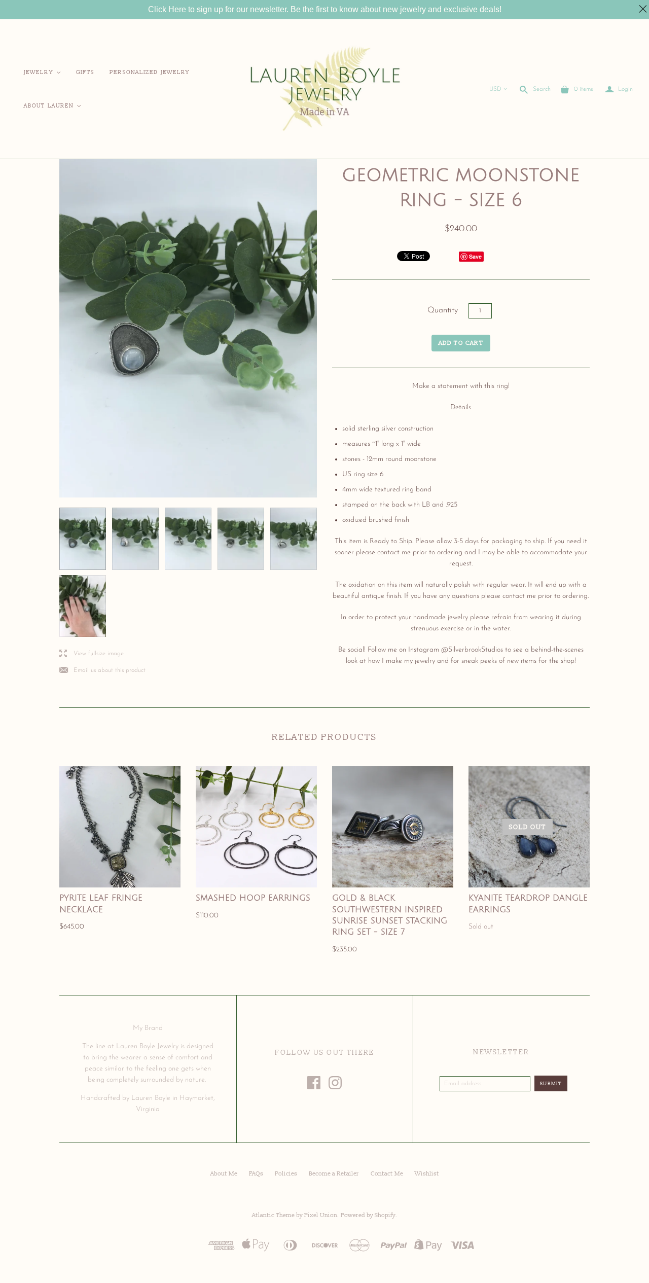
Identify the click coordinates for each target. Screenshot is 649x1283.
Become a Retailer (334, 1174)
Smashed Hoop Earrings (253, 898)
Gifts (85, 72)
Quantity (442, 310)
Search (542, 89)
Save (475, 256)
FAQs (256, 1174)
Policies (286, 1174)
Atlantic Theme (273, 1215)
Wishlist (427, 1174)
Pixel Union (320, 1215)
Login (619, 89)
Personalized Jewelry (150, 72)
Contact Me (387, 1174)
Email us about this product (102, 670)
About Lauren (53, 105)
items (583, 89)
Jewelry (43, 72)
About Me (223, 1174)
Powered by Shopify (368, 1215)
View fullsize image (91, 654)
